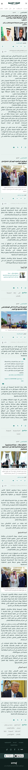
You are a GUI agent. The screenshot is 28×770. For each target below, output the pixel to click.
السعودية (9, 291)
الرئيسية (25, 7)
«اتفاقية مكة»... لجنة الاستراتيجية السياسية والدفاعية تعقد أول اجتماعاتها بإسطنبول (11, 274)
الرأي (10, 7)
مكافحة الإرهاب (11, 727)
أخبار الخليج (17, 723)
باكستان (18, 295)
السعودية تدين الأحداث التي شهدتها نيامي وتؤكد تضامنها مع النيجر (14, 307)
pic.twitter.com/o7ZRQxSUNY (16, 373)
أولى (19, 291)
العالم (14, 7)
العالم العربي (23, 11)
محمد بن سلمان (8, 723)
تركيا (15, 291)
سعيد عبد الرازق (21, 194)
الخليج (14, 11)
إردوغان (18, 727)
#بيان (22, 360)
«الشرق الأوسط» (19, 41)
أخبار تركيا (17, 730)
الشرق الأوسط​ (19, 7)
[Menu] (26, 2)
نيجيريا (18, 432)
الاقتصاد (6, 7)
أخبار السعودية (16, 429)
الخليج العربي (10, 733)
